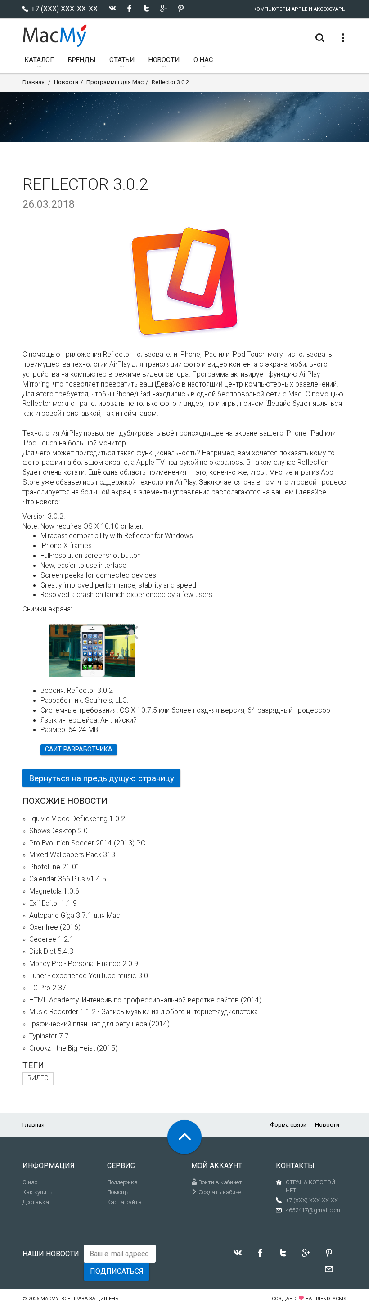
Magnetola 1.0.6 (54, 891)
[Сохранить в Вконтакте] (112, 8)
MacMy (49, 1299)
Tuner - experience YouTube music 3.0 (88, 976)
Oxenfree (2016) (55, 927)
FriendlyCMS (329, 1299)
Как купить (37, 1192)
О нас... (31, 1182)
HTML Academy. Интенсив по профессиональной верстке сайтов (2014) (145, 1000)
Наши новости (50, 1254)
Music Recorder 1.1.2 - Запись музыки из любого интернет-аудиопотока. (144, 1012)
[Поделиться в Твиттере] (146, 8)
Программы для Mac (115, 82)
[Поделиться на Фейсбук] (129, 8)
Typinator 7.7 (49, 1036)
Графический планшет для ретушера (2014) (99, 1024)
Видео (38, 1078)
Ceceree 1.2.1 (51, 939)
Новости (66, 82)
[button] (131, 633)
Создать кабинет (220, 1192)
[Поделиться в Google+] (163, 8)
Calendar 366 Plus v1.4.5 (67, 879)
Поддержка (122, 1182)
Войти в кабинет (219, 1182)
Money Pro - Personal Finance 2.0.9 (83, 964)
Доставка (35, 1202)
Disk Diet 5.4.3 (51, 952)
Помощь (118, 1192)
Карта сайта (124, 1202)
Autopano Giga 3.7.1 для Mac (74, 916)
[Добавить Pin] (180, 8)
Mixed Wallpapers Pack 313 (72, 855)
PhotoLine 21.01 (54, 867)
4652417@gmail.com (313, 1210)
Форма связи (288, 1124)
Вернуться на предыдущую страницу (101, 778)
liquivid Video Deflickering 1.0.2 (77, 819)
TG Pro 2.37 (47, 988)
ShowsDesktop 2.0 (58, 831)
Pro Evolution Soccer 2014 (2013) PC (87, 843)
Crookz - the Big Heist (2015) (73, 1048)
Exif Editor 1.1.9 (53, 903)
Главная (33, 82)
